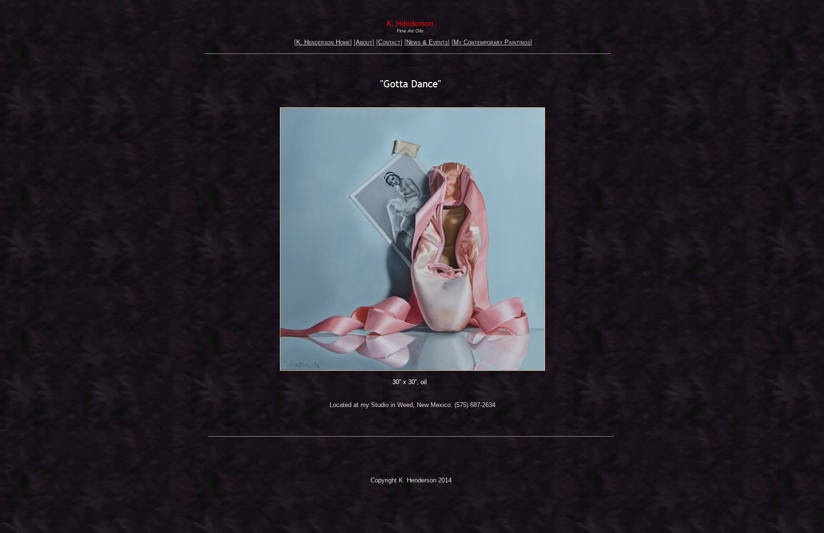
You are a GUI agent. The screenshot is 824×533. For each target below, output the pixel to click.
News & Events (427, 42)
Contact (389, 42)
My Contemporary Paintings (491, 42)
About (364, 42)
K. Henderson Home (323, 42)
